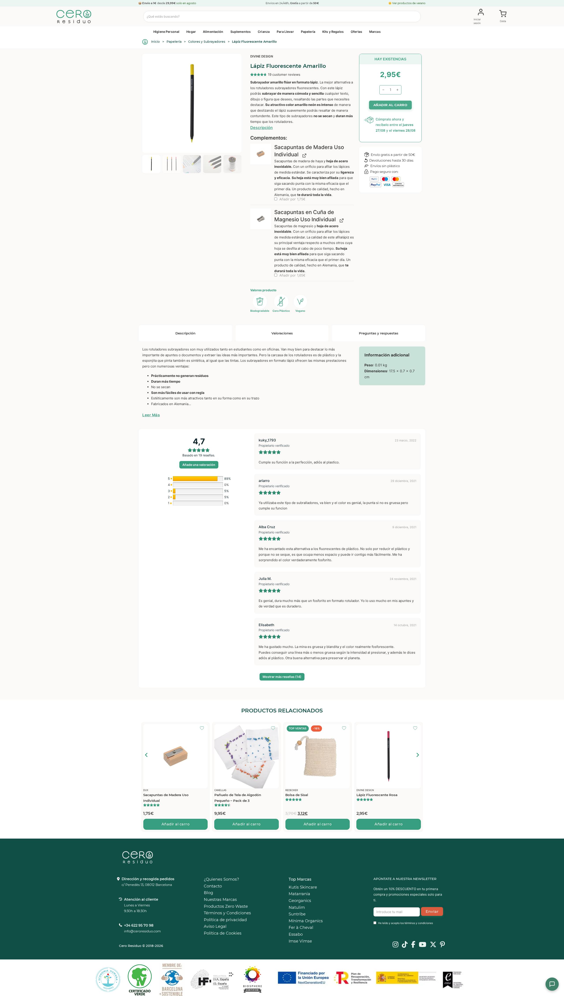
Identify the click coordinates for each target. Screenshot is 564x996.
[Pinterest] (442, 945)
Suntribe (297, 914)
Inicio (155, 42)
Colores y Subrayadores (206, 42)
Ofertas (356, 31)
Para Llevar (285, 31)
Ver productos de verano (409, 3)
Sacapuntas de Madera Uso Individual (379, 798)
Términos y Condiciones (227, 913)
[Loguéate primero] (203, 728)
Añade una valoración (198, 465)
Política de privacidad (225, 919)
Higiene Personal (166, 31)
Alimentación (213, 31)
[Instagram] (395, 945)
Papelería (308, 31)
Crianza (264, 31)
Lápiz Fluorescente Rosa (305, 795)
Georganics (300, 900)
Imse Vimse (300, 941)
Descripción (261, 127)
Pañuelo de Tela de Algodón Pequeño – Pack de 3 (166, 798)
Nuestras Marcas (220, 899)
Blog (208, 892)
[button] (260, 154)
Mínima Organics (306, 921)
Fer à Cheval (301, 927)
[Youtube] (422, 945)
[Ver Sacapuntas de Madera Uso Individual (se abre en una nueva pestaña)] (303, 155)
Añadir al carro (175, 824)
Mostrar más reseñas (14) (282, 677)
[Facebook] (413, 945)
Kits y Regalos (333, 31)
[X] (433, 945)
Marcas (375, 31)
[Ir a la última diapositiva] (146, 754)
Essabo (296, 934)
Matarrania (299, 893)
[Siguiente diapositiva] (417, 754)
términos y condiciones (418, 923)
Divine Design (261, 56)
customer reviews (284, 74)
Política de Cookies (222, 933)
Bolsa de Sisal (225, 795)
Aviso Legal (215, 926)
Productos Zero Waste (226, 906)
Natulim (297, 907)
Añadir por (291, 199)
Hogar (191, 31)
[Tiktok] (405, 945)
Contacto (213, 886)
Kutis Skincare (303, 887)
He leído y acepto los (405, 923)
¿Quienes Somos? (221, 879)
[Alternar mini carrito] (503, 16)
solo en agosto (186, 3)
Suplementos (240, 31)
